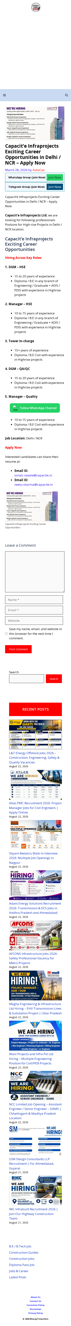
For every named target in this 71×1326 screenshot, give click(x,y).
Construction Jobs (21, 1259)
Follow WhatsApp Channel (38, 407)
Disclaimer (35, 1309)
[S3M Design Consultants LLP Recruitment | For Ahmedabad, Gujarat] (35, 1141)
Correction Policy (35, 1305)
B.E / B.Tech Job (20, 1246)
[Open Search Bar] (66, 95)
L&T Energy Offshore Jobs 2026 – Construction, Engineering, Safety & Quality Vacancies (34, 757)
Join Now (54, 177)
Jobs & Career (18, 1271)
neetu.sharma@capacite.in (33, 484)
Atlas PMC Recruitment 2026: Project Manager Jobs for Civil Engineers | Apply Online (35, 807)
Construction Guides (23, 1252)
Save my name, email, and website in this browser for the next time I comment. (35, 633)
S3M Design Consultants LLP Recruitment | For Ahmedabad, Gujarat (31, 1163)
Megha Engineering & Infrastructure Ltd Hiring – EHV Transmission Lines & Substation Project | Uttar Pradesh (35, 1008)
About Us (35, 1297)
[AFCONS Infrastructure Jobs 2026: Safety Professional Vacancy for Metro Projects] (35, 935)
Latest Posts (17, 1277)
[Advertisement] (35, 52)
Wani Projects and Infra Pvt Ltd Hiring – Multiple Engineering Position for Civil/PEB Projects (31, 1058)
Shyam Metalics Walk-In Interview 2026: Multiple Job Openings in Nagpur (33, 858)
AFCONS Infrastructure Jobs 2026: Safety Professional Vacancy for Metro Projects (33, 958)
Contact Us (35, 1301)
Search (14, 672)
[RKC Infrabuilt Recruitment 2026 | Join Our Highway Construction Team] (35, 1191)
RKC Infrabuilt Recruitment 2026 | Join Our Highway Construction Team (33, 1213)
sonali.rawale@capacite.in (33, 475)
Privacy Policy (35, 1313)
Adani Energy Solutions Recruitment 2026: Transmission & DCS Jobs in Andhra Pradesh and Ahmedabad (35, 908)
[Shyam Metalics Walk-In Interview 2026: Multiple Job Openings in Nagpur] (35, 835)
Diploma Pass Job (21, 1265)
